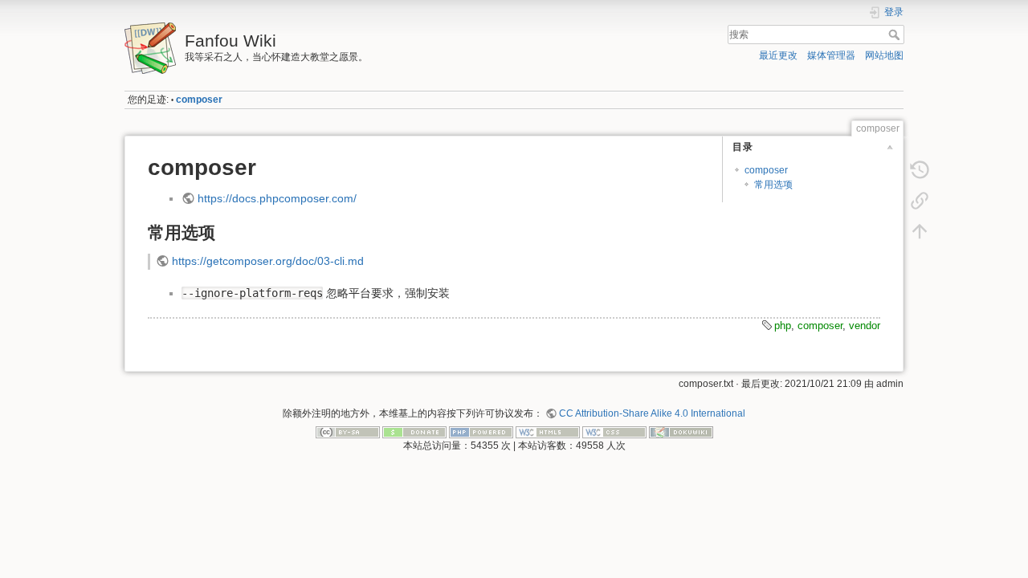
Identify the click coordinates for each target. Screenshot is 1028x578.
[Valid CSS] (614, 432)
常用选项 (773, 184)
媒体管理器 (831, 55)
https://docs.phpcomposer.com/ (277, 198)
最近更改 (778, 55)
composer (199, 99)
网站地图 (884, 55)
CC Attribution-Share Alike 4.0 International (652, 413)
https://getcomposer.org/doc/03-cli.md (268, 260)
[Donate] (414, 432)
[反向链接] (919, 200)
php (782, 326)
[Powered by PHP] (481, 432)
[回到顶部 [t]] (919, 231)
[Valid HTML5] (548, 432)
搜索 (896, 34)
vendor (864, 326)
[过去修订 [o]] (919, 170)
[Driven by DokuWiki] (681, 432)
